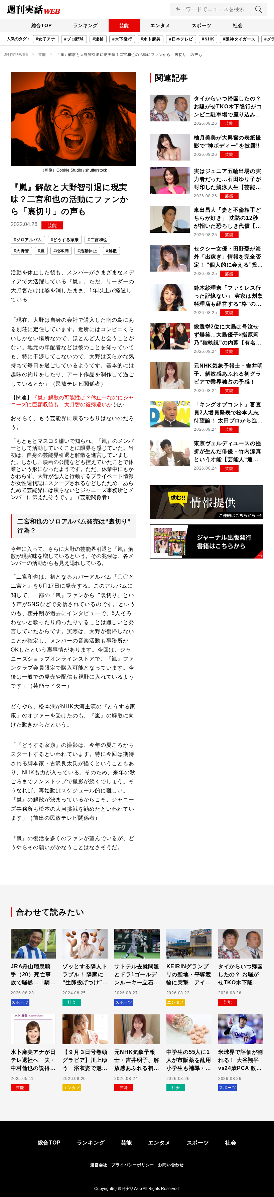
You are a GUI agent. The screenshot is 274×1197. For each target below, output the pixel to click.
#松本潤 (61, 250)
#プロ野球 (74, 39)
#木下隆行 (122, 39)
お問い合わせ (171, 1165)
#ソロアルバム (28, 239)
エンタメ (160, 25)
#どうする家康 (65, 239)
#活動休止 (87, 250)
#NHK (208, 39)
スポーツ (202, 25)
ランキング (85, 25)
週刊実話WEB (15, 55)
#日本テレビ (181, 39)
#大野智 (21, 250)
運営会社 (98, 1165)
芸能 (124, 25)
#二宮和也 (97, 239)
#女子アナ (45, 39)
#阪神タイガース (239, 39)
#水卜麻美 (150, 39)
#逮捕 (98, 39)
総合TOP (41, 25)
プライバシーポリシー (132, 1165)
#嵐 (41, 250)
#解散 (111, 250)
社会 (238, 25)
